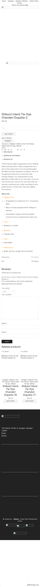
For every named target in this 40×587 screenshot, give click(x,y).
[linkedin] (18, 149)
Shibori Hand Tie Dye (9, 146)
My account (6, 463)
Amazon (5, 500)
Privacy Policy (7, 456)
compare (7, 141)
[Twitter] (3, 149)
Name (4, 323)
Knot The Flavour (28, 144)
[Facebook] (5, 149)
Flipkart (4, 507)
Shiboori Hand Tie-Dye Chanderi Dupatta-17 (29, 390)
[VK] (8, 149)
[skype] (24, 149)
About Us (5, 452)
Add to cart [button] (10, 401)
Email (4, 332)
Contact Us (6, 459)
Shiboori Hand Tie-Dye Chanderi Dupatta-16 (10, 390)
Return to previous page (20, 5)
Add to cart (9, 134)
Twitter (4, 480)
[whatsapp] (21, 149)
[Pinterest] (11, 149)
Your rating (6, 288)
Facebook (5, 476)
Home (4, 1)
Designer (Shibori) (22, 1)
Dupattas (11, 1)
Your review (7, 295)
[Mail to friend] (14, 149)
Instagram (5, 483)
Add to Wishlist (7, 138)
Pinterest (5, 487)
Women (18, 146)
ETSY (4, 504)
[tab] (8, 152)
